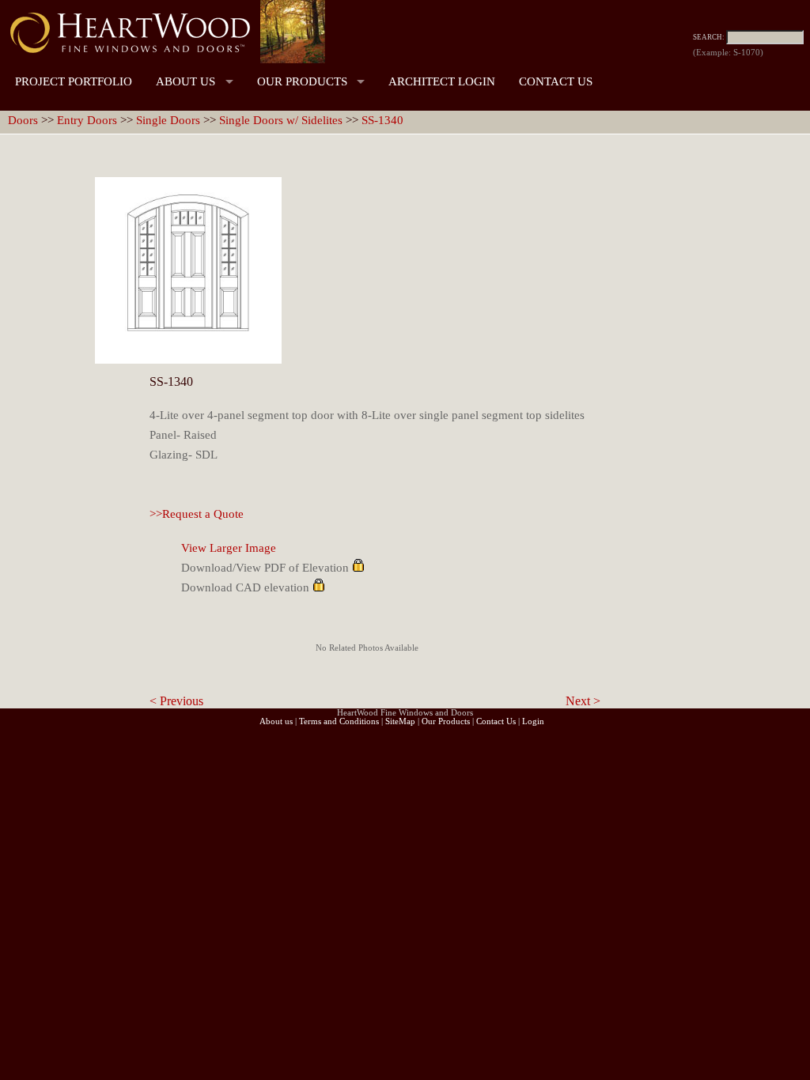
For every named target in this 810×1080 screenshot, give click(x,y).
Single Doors (168, 120)
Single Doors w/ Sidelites (281, 120)
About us (276, 721)
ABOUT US (185, 81)
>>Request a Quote (197, 514)
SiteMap (400, 721)
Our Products (446, 721)
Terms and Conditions (339, 721)
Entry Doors (87, 120)
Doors (23, 120)
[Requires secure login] (358, 567)
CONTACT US (555, 81)
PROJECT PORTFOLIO (73, 81)
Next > (583, 701)
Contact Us (496, 721)
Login (533, 721)
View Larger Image (228, 548)
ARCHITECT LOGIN (441, 81)
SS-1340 (382, 120)
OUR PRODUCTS (302, 81)
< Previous (176, 701)
